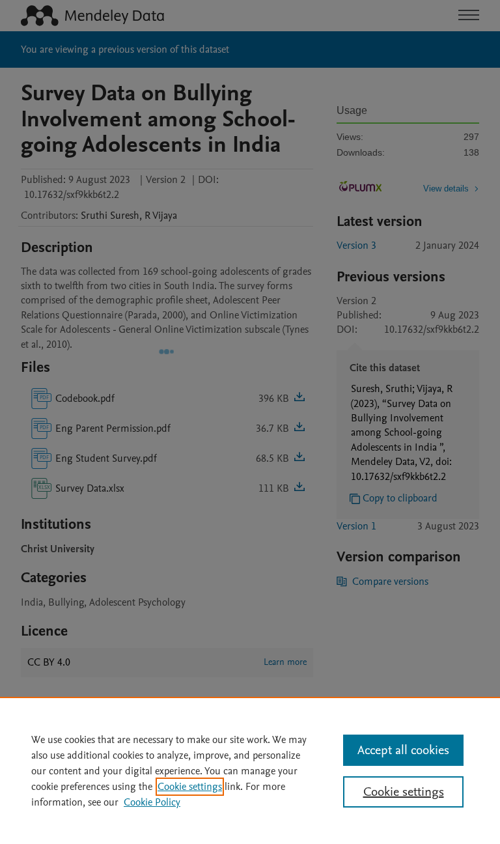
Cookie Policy (152, 802)
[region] (250, 770)
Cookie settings (190, 787)
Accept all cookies (403, 750)
